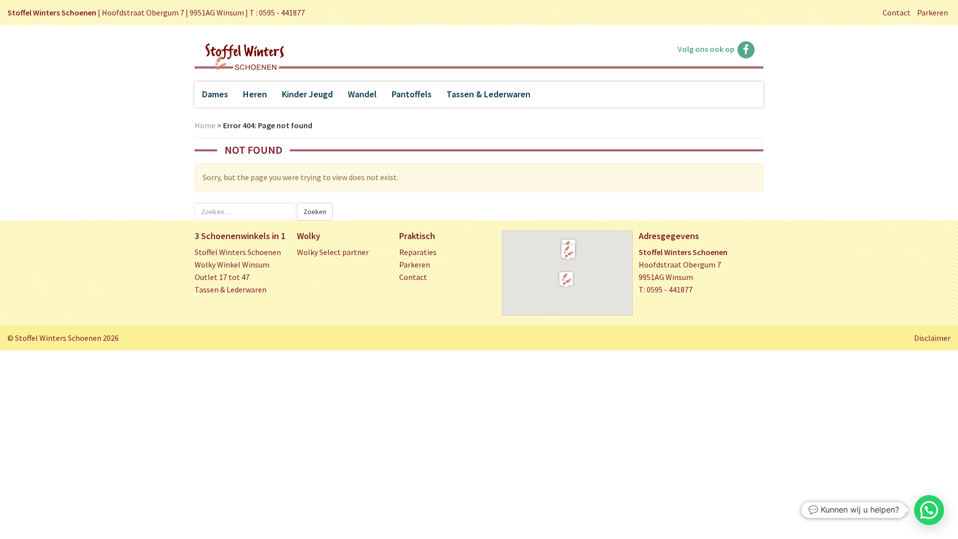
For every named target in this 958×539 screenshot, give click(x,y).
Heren (255, 94)
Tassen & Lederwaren (488, 94)
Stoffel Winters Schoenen (238, 252)
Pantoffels (412, 94)
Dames (215, 94)
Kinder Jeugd (307, 94)
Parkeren (932, 12)
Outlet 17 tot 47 (222, 277)
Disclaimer (932, 338)
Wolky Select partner (333, 252)
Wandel (362, 94)
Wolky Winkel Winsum (232, 265)
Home (205, 125)
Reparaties (418, 252)
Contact (897, 12)
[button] (568, 252)
